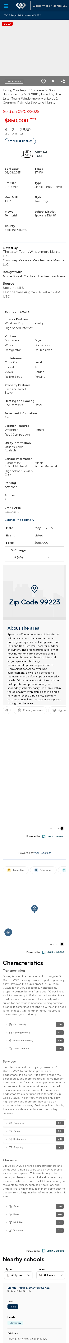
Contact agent (14, 81)
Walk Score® (42, 852)
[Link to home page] (21, 5)
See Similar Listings (20, 141)
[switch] (43, 81)
